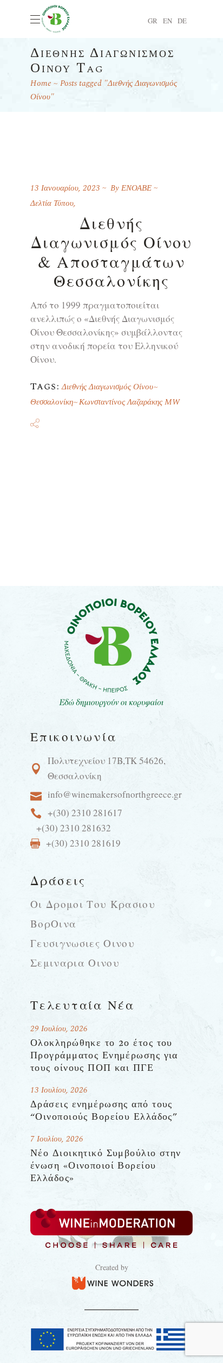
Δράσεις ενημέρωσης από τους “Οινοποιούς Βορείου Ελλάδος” (104, 1110)
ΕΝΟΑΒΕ (136, 188)
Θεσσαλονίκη (51, 402)
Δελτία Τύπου (52, 203)
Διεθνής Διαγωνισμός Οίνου (107, 387)
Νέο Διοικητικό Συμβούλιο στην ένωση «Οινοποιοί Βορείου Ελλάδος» (105, 1165)
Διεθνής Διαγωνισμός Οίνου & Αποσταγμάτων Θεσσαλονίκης (112, 251)
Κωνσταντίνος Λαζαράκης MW (129, 402)
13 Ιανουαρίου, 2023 (65, 188)
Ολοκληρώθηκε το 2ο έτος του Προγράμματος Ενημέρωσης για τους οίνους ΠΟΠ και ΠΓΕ (104, 1055)
